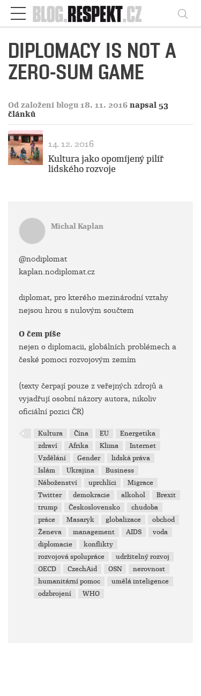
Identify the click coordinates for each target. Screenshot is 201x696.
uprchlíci (102, 482)
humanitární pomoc (69, 581)
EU (104, 433)
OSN (115, 569)
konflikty (98, 544)
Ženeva (50, 532)
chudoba (144, 507)
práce (46, 519)
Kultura (50, 433)
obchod (163, 519)
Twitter (50, 495)
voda (160, 532)
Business (120, 470)
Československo (94, 507)
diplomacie (55, 544)
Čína (81, 433)
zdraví (47, 445)
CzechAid (82, 569)
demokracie (91, 495)
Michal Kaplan (77, 226)
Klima (109, 445)
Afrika (78, 445)
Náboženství (57, 482)
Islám (46, 470)
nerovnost (149, 569)
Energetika (137, 433)
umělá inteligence (140, 581)
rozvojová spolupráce (71, 556)
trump (47, 507)
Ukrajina (80, 470)
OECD (47, 569)
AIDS (134, 532)
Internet (143, 445)
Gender (88, 458)
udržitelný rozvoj (142, 556)
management (94, 532)
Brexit (166, 495)
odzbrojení (54, 593)
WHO (91, 593)
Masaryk (80, 519)
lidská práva (130, 458)
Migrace (140, 482)
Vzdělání (52, 458)
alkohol (133, 495)
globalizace (123, 519)
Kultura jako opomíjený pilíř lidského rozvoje (105, 164)
